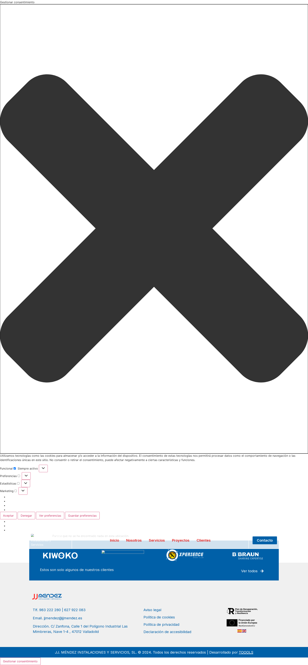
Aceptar (8, 515)
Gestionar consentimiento (20, 661)
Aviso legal (14, 530)
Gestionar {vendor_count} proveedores (33, 505)
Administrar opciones (21, 497)
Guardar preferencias (82, 515)
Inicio (114, 540)
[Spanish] (239, 630)
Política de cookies (20, 521)
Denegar (26, 515)
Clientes (204, 540)
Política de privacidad (22, 526)
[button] (154, 228)
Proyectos (180, 540)
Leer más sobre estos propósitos (29, 509)
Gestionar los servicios (22, 501)
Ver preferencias (50, 515)
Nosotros (134, 540)
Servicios (157, 540)
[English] (244, 630)
